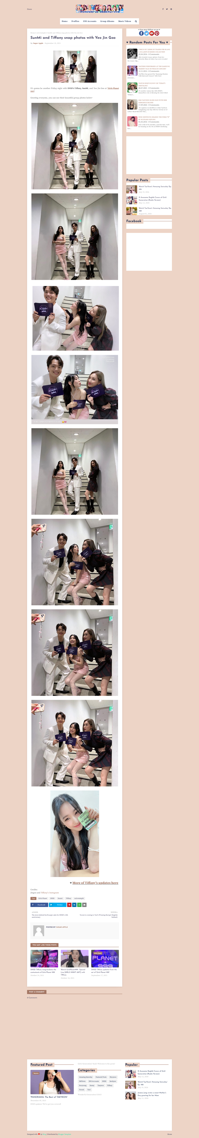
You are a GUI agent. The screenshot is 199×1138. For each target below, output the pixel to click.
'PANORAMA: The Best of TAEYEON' (48, 1097)
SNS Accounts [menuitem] (89, 21)
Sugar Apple (38, 43)
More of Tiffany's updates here (95, 883)
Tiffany (68, 898)
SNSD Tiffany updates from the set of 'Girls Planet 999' (104, 971)
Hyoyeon (113, 1077)
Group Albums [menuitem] (107, 21)
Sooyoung (82, 1085)
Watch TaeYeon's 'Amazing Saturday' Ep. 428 (155, 209)
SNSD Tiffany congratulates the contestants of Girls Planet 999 (43, 971)
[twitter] (166, 9)
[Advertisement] (149, 155)
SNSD (52, 898)
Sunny (92, 1085)
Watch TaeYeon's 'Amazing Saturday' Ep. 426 (155, 188)
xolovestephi (41, 33)
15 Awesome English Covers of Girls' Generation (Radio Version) (153, 199)
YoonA (81, 1090)
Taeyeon (101, 1085)
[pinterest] (171, 9)
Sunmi (60, 898)
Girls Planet (42, 898)
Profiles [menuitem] (75, 21)
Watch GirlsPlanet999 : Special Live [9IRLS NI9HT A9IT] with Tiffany (73, 972)
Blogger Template (64, 1134)
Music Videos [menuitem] (124, 21)
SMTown (82, 1081)
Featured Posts (101, 1077)
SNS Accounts (94, 1081)
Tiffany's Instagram (50, 892)
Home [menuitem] (65, 21)
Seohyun (113, 1081)
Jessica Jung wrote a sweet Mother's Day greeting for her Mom (152, 1094)
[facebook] (163, 9)
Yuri (89, 1090)
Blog (44, 1134)
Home (29, 9)
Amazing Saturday (85, 1077)
